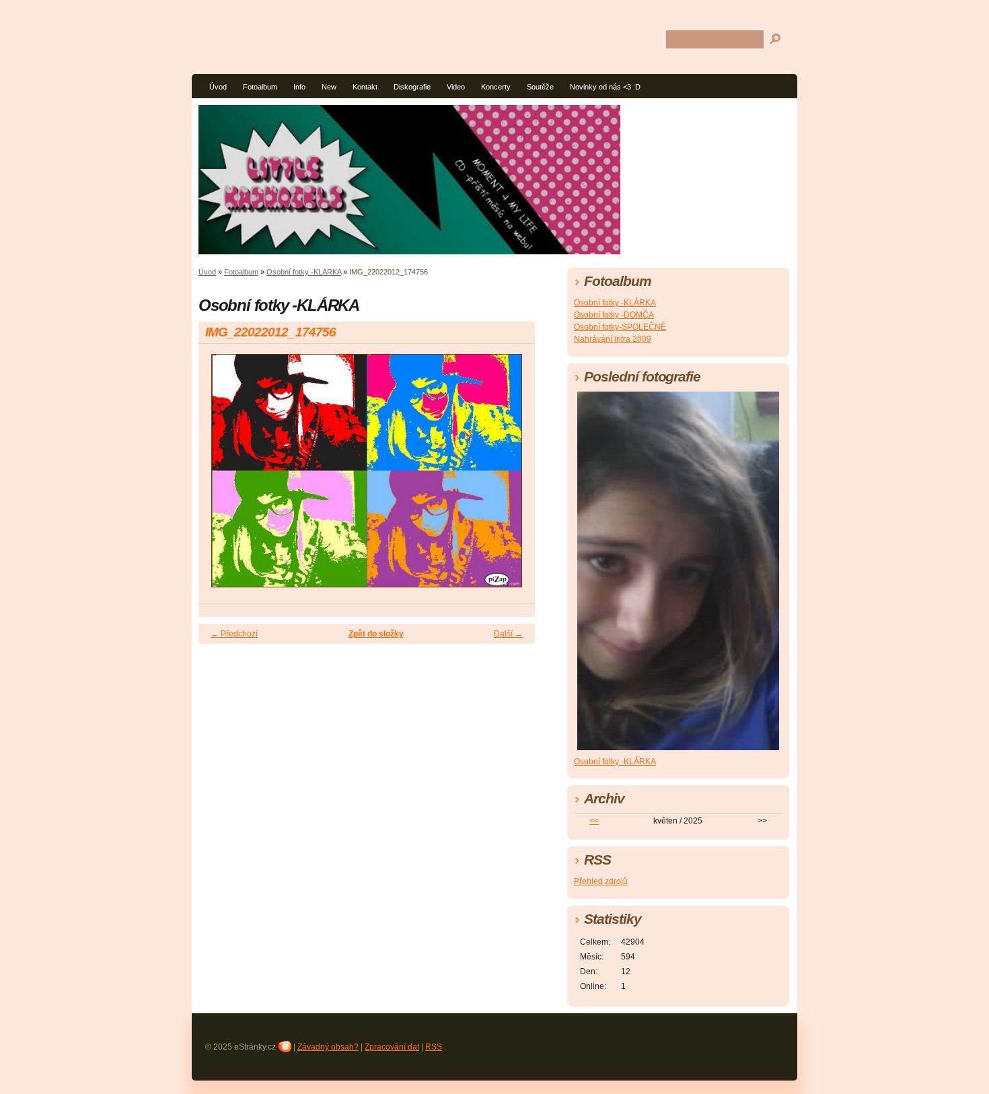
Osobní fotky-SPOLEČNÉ (620, 327)
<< (594, 821)
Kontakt (365, 87)
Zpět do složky (376, 634)
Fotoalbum (260, 87)
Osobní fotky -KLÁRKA (303, 272)
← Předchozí (234, 634)
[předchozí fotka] (220, 477)
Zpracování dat (392, 1047)
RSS (433, 1047)
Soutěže (540, 87)
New (329, 87)
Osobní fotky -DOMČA (614, 315)
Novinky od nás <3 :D (605, 87)
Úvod (218, 87)
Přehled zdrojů (601, 881)
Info (299, 87)
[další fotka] (513, 477)
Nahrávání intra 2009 (612, 339)
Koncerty (496, 87)
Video (456, 87)
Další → (508, 634)
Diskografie (412, 87)
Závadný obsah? (328, 1047)
